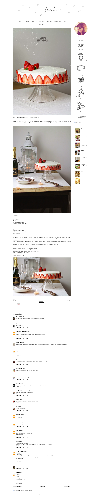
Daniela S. (18, 406)
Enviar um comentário (18, 483)
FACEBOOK (80, 43)
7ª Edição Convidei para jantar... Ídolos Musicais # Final (84, 144)
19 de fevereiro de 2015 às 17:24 (22, 426)
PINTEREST (81, 45)
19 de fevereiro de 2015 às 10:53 (22, 372)
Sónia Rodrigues (19, 368)
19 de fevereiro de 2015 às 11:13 (22, 379)
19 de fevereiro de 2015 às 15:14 (22, 395)
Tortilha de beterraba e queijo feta (84, 165)
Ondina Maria (19, 383)
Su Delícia (18, 472)
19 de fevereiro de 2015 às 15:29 (22, 402)
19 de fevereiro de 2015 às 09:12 (22, 338)
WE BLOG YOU (44, 494)
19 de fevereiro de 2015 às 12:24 (22, 386)
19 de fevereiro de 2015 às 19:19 (22, 461)
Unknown (18, 430)
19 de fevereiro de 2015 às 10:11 (22, 355)
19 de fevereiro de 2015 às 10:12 (22, 364)
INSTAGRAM (81, 44)
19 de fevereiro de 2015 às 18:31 (22, 437)
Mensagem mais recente (17, 486)
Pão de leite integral (84, 179)
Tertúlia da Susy (19, 376)
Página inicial (42, 486)
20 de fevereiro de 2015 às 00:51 (22, 481)
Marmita (17, 399)
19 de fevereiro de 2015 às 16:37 (22, 419)
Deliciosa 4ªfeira (19, 342)
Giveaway (83, 128)
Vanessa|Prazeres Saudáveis (21, 331)
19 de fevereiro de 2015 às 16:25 (22, 410)
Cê (16, 323)
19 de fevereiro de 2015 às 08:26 (22, 320)
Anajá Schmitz (19, 465)
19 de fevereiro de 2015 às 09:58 (22, 345)
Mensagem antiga (67, 486)
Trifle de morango (84, 135)
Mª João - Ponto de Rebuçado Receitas (23, 390)
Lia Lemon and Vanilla (20, 451)
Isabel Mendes (19, 422)
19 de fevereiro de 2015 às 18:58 (22, 447)
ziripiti (17, 350)
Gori (17, 359)
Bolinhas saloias (84, 171)
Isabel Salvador (19, 316)
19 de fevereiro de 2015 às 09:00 (22, 327)
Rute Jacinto (18, 414)
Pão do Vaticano (84, 157)
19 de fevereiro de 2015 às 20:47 (22, 468)
